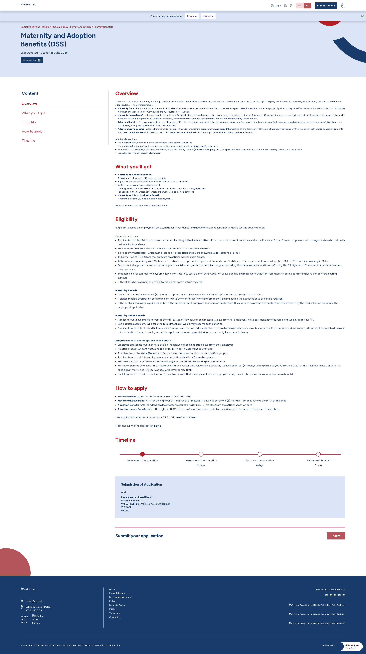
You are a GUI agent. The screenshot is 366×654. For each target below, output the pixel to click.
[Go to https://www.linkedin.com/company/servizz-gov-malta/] (344, 595)
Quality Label (26, 645)
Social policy (60, 26)
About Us (49, 645)
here (157, 153)
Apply (336, 535)
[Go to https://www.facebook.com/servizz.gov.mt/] (326, 595)
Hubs (112, 601)
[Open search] (291, 5)
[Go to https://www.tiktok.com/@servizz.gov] (335, 595)
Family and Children (81, 26)
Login (192, 16)
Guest (208, 16)
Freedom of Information (94, 645)
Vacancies (114, 613)
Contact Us (115, 617)
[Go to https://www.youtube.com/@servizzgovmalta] (339, 595)
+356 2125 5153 (33, 610)
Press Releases (117, 593)
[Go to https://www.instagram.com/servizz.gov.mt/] (331, 595)
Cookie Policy (75, 645)
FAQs (112, 609)
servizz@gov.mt (33, 601)
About (112, 589)
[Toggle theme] (285, 5)
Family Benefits (104, 26)
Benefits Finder (326, 5)
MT (300, 5)
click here (128, 205)
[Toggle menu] (343, 5)
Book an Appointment (120, 597)
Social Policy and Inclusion (36, 26)
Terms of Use (61, 645)
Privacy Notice (113, 645)
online (157, 425)
